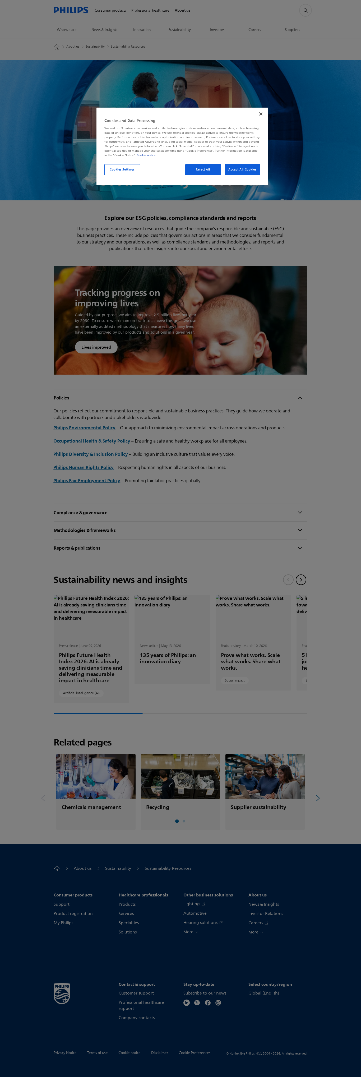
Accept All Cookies (242, 169)
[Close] (261, 114)
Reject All (203, 169)
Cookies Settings (122, 169)
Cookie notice (146, 155)
